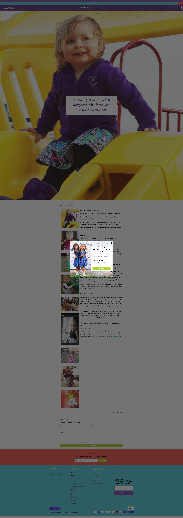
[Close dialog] (111, 243)
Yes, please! (101, 268)
